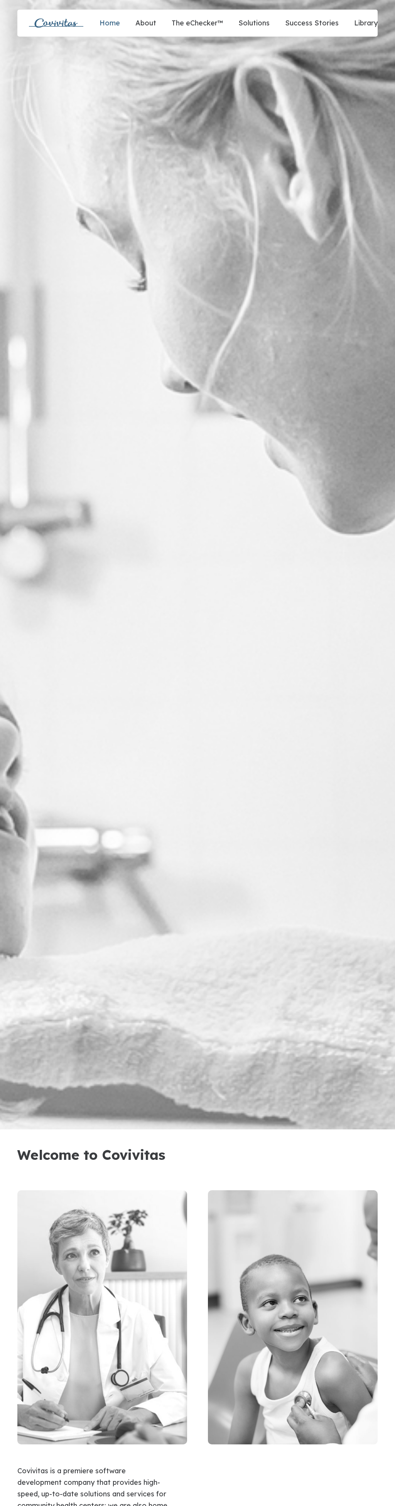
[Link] (56, 23)
